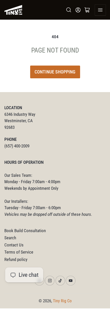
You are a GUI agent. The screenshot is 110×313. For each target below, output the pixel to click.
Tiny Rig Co (62, 300)
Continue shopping (55, 71)
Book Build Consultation (25, 230)
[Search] (68, 10)
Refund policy (15, 259)
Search (10, 237)
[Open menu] (100, 10)
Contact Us (14, 245)
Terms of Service (18, 252)
